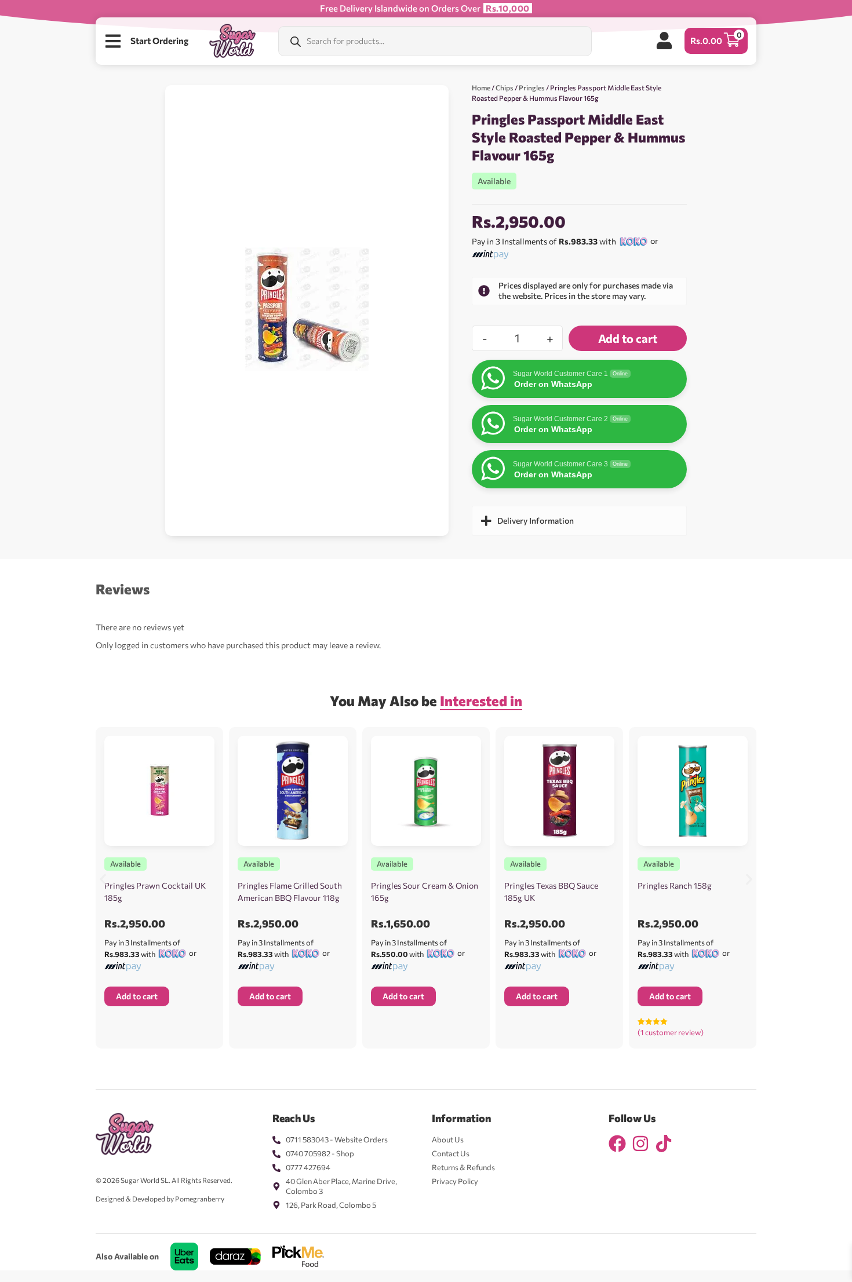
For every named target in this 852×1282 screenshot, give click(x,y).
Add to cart (627, 338)
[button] (103, 879)
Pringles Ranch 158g (675, 885)
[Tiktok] (663, 1143)
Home (481, 87)
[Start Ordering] (113, 41)
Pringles (532, 87)
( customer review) (671, 1032)
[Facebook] (617, 1143)
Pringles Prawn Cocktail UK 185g (155, 892)
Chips (505, 87)
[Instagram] (640, 1143)
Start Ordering (159, 40)
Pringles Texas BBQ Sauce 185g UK (551, 892)
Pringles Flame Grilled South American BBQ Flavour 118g (290, 892)
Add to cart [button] (137, 996)
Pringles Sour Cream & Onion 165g (424, 892)
